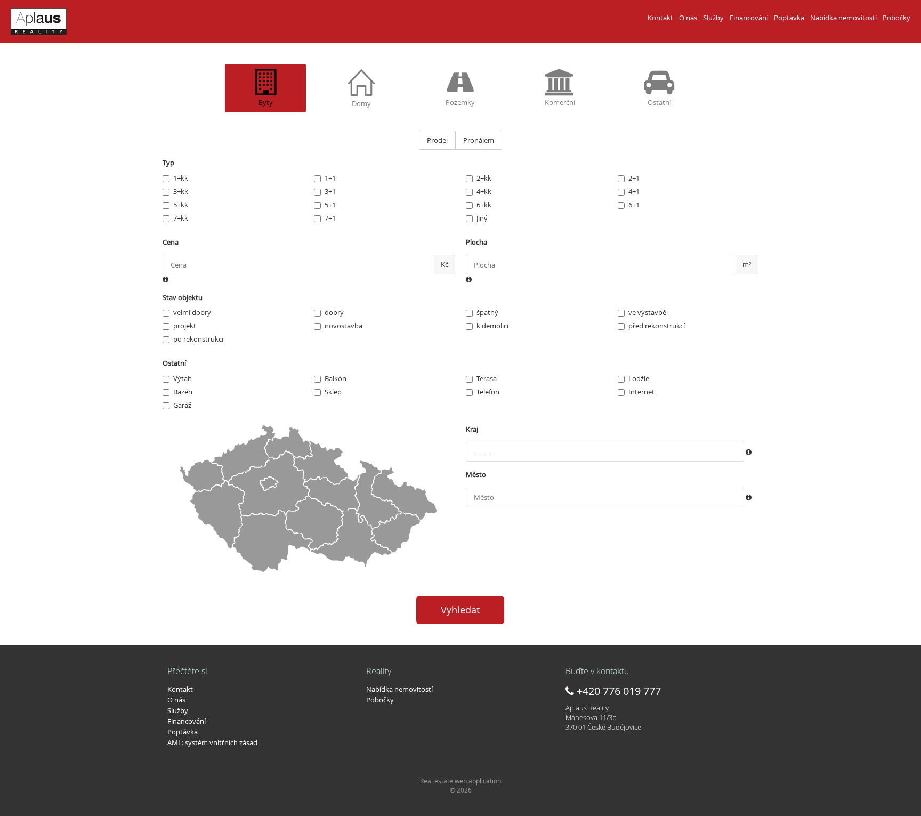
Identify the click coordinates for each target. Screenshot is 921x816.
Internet (641, 392)
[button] (165, 279)
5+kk (180, 204)
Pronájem (478, 140)
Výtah (182, 378)
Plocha (476, 242)
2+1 (634, 178)
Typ (168, 162)
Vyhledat (460, 609)
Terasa (486, 378)
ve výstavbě (647, 312)
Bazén (182, 392)
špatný (487, 312)
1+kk (180, 178)
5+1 (330, 204)
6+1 (634, 204)
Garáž (182, 405)
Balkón (335, 378)
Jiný (482, 218)
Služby (713, 17)
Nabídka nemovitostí (843, 17)
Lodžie (638, 378)
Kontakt (660, 17)
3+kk (180, 191)
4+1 (634, 191)
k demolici (492, 325)
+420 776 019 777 (617, 691)
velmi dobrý (192, 312)
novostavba (343, 325)
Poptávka (789, 17)
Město (476, 474)
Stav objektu (183, 297)
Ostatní (174, 363)
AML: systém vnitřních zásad (212, 742)
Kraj (472, 429)
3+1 (330, 191)
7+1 (330, 218)
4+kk (483, 191)
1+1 (330, 178)
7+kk (180, 218)
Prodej (437, 140)
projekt (184, 325)
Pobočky (896, 17)
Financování (749, 17)
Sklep (333, 392)
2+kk (483, 178)
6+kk (483, 204)
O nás (688, 17)
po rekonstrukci (198, 339)
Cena (171, 242)
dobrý (334, 312)
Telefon (487, 392)
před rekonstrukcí (656, 325)
